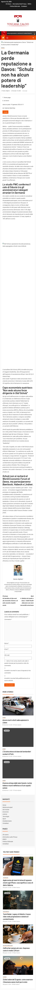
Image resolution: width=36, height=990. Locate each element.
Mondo (3, 47)
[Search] (33, 37)
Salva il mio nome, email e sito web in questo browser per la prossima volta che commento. (16, 663)
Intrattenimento (7, 821)
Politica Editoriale (15, 6)
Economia (5, 812)
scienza (5, 814)
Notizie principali (7, 807)
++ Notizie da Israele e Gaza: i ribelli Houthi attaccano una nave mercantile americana (26, 600)
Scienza (4, 976)
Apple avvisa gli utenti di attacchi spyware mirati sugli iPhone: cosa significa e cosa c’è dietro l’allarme (18, 882)
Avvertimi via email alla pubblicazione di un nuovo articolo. (17, 679)
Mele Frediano (17, 887)
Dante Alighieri (6, 90)
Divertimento (6, 911)
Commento (8, 619)
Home (4, 805)
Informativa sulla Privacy (19, 4)
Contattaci (24, 6)
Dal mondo (6, 809)
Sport (4, 819)
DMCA (29, 4)
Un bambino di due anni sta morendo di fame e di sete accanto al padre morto (10, 600)
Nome (6, 643)
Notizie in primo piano (8, 945)
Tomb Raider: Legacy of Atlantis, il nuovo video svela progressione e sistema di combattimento (17, 916)
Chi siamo (8, 4)
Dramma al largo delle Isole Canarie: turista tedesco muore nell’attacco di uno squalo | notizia (17, 785)
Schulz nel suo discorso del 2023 (18, 173)
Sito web (6, 655)
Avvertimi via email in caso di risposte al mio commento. (17, 672)
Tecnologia (6, 816)
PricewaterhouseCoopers (10, 200)
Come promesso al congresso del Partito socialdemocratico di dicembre (17, 492)
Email (6, 649)
